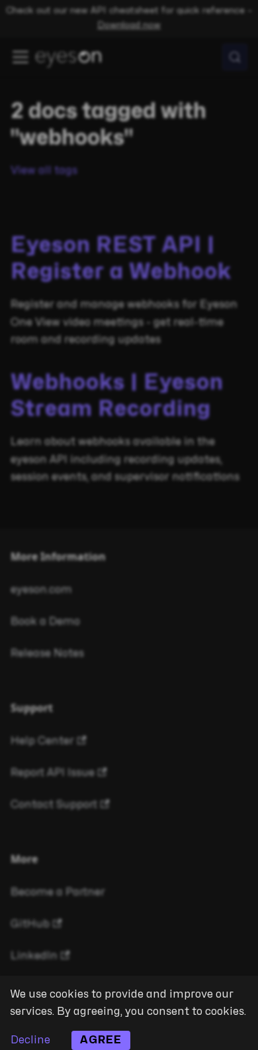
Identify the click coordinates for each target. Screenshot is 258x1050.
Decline (30, 1040)
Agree (101, 1040)
